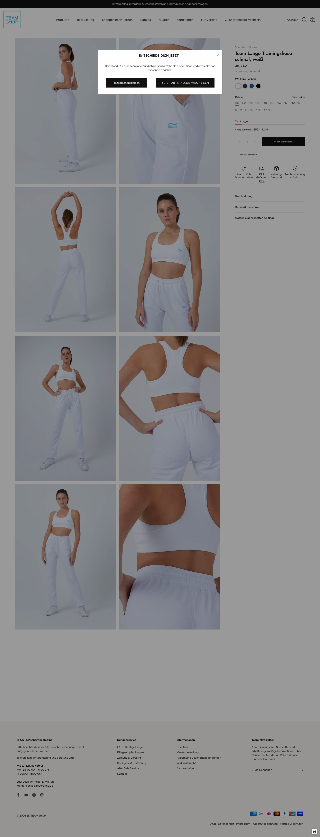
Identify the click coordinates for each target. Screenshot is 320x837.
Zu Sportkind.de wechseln (185, 82)
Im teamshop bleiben (127, 82)
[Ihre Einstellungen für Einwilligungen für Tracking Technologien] (314, 831)
